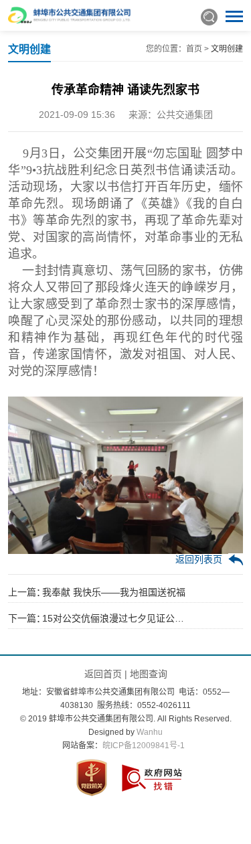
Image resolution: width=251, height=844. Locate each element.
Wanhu (150, 732)
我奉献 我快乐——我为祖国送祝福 (113, 592)
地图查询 (148, 674)
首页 (194, 49)
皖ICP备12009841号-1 (143, 745)
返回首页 (103, 674)
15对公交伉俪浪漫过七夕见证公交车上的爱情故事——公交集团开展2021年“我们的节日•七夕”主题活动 (115, 618)
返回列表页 (198, 559)
